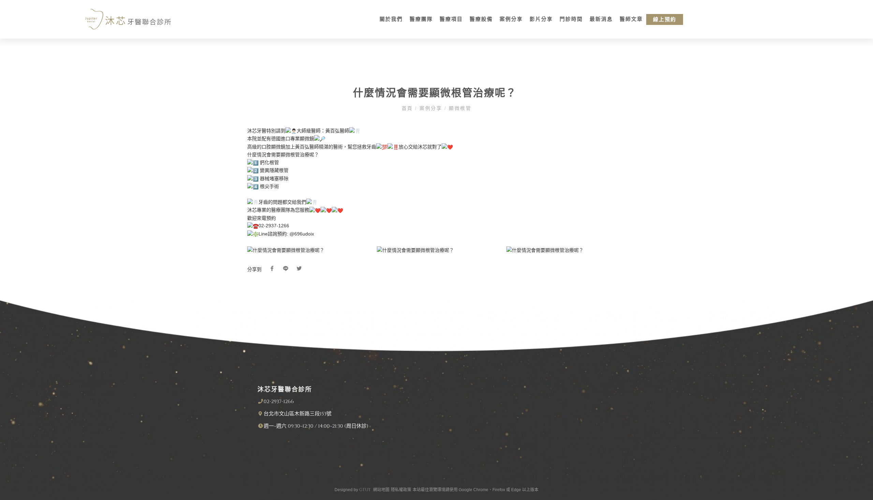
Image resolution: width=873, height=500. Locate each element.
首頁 (408, 108)
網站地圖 (381, 489)
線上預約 (664, 19)
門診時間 (571, 19)
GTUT (365, 489)
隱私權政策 (401, 489)
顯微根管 (459, 108)
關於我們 (391, 19)
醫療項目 (451, 19)
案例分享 (511, 19)
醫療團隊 (421, 19)
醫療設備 (481, 19)
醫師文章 (631, 19)
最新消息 (601, 19)
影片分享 (541, 19)
